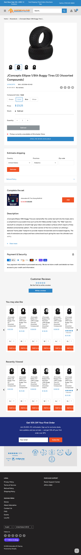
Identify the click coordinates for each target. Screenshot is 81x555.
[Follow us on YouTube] (20, 535)
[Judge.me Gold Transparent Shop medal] (43, 452)
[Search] (64, 11)
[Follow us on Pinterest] (16, 535)
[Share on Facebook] (61, 87)
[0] (75, 11)
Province (36, 158)
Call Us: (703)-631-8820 (66, 3)
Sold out (23, 128)
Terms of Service (10, 485)
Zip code (62, 158)
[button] (40, 139)
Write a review (40, 291)
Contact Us (8, 508)
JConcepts (11, 84)
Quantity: (10, 120)
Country (10, 158)
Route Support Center (52, 482)
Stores (6, 502)
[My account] (71, 11)
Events (6, 515)
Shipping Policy (9, 491)
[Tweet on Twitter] (68, 87)
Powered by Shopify (10, 549)
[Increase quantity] (28, 120)
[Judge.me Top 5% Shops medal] (68, 452)
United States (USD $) (22, 527)
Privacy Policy (9, 482)
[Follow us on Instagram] (12, 535)
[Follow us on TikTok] (24, 535)
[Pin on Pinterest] (65, 87)
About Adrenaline (10, 505)
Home (6, 19)
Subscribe (55, 440)
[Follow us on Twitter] (9, 535)
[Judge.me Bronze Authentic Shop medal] (60, 452)
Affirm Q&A (48, 485)
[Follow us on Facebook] (5, 535)
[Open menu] (5, 11)
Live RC (6, 518)
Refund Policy (11, 179)
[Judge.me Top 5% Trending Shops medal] (52, 459)
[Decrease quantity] (17, 120)
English (7, 527)
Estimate (13, 169)
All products (13, 19)
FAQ (5, 511)
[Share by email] (72, 87)
